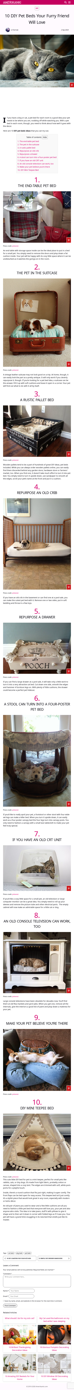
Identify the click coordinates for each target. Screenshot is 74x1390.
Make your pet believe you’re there (34, 166)
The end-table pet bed (28, 141)
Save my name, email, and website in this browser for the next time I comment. (33, 1301)
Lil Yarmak (14, 30)
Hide (45, 137)
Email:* (5, 1296)
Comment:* (7, 1274)
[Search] (65, 2)
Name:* (6, 1291)
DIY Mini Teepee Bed (28, 170)
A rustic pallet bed (26, 147)
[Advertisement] (37, 101)
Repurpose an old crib (28, 151)
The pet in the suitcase (28, 144)
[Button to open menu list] (69, 2)
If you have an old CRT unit (30, 160)
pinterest (15, 246)
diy (37, 8)
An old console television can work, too (36, 163)
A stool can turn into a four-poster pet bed (37, 157)
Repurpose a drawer (27, 154)
